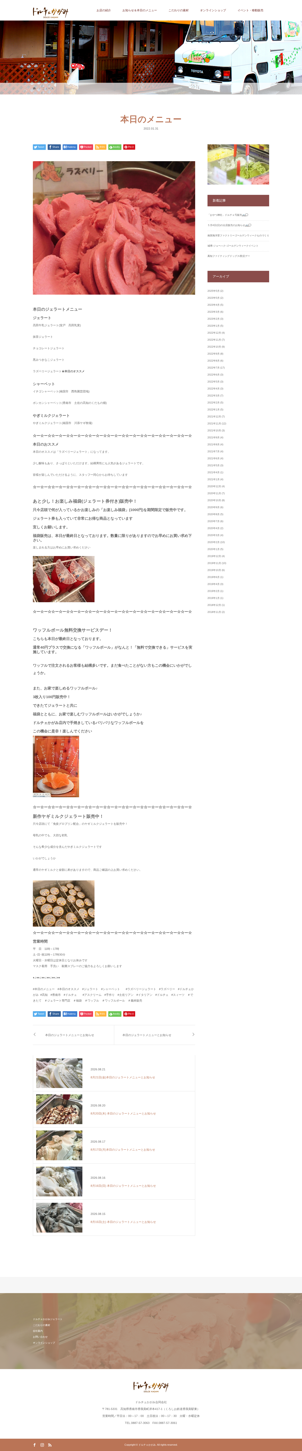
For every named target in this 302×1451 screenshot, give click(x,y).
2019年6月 (213, 577)
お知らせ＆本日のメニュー (139, 10)
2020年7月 (213, 521)
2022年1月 (213, 409)
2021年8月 (213, 444)
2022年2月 (213, 402)
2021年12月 (214, 416)
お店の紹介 (104, 10)
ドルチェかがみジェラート (47, 1319)
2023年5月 (213, 297)
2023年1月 (213, 325)
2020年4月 (213, 528)
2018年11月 (214, 612)
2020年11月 (214, 493)
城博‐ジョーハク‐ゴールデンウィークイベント (232, 245)
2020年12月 (214, 486)
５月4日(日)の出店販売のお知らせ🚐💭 (229, 225)
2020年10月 (214, 500)
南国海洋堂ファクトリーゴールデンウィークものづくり (238, 235)
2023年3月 (213, 311)
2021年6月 (213, 458)
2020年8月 (213, 514)
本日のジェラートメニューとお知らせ (69, 1035)
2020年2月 (213, 542)
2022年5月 (213, 381)
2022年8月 (213, 360)
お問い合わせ (40, 1336)
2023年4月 (213, 304)
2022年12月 (214, 332)
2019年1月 (213, 598)
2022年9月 (213, 353)
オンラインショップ (213, 10)
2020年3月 (213, 535)
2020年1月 (213, 549)
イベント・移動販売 (250, 10)
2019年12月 (214, 556)
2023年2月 (213, 318)
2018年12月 (214, 605)
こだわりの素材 (178, 10)
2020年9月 (213, 507)
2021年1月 (213, 479)
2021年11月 (214, 423)
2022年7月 (213, 367)
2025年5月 (213, 291)
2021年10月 (214, 430)
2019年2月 (213, 591)
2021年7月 (213, 451)
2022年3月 (213, 395)
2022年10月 (214, 346)
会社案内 (38, 1330)
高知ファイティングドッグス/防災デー (228, 256)
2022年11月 (214, 339)
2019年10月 (214, 570)
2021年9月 (213, 437)
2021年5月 (213, 465)
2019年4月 (213, 584)
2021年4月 (213, 472)
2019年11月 (214, 563)
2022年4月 (213, 388)
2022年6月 (213, 374)
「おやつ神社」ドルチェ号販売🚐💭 (227, 215)
